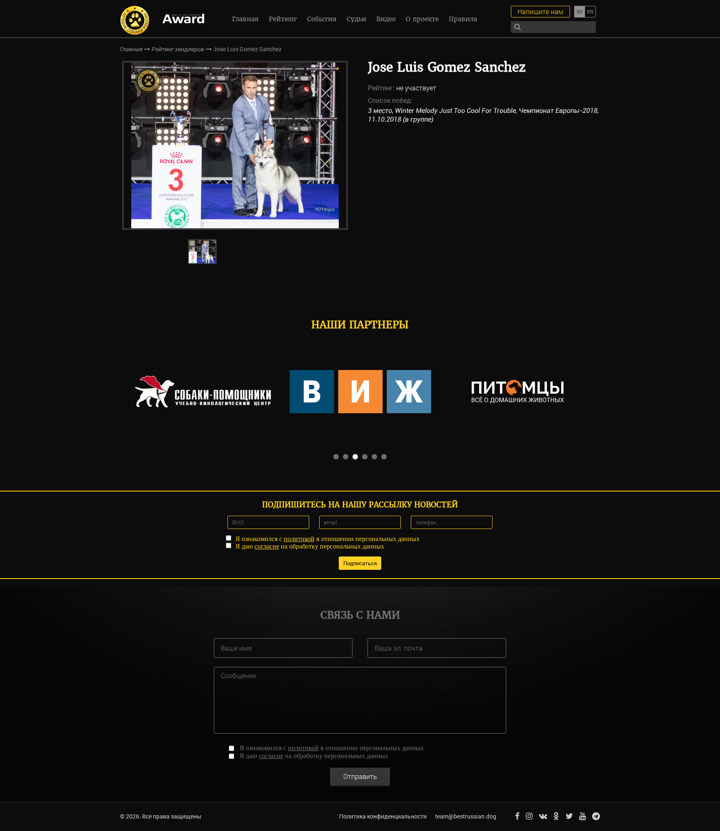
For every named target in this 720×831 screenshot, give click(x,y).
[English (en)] (590, 11)
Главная (245, 19)
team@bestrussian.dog (465, 816)
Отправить (360, 776)
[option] (235, 145)
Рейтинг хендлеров (178, 49)
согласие (267, 546)
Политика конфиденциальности (383, 816)
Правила (463, 19)
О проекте (422, 19)
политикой (299, 538)
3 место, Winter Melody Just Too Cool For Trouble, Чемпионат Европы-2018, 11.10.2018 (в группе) (483, 115)
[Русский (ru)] (579, 11)
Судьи (356, 19)
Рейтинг (283, 19)
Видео (386, 19)
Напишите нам (540, 11)
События (322, 19)
